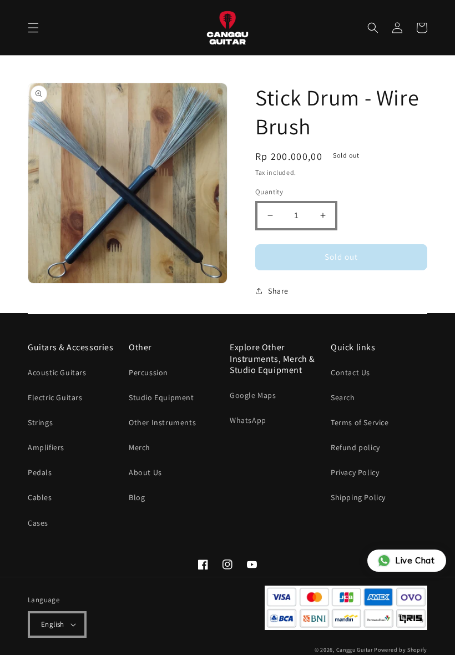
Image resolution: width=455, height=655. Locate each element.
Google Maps (253, 395)
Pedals (40, 472)
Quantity (269, 191)
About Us (145, 472)
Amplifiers (46, 447)
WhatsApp (248, 420)
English (52, 624)
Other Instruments (162, 422)
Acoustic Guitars (57, 372)
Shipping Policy (358, 497)
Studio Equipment (161, 397)
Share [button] (278, 291)
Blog (137, 497)
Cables (40, 497)
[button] (33, 28)
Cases (38, 523)
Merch (139, 447)
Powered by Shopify (400, 649)
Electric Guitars (55, 397)
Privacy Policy (355, 472)
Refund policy (355, 447)
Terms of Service (360, 422)
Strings (40, 422)
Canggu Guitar (354, 649)
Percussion (148, 372)
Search (343, 397)
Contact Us (350, 372)
